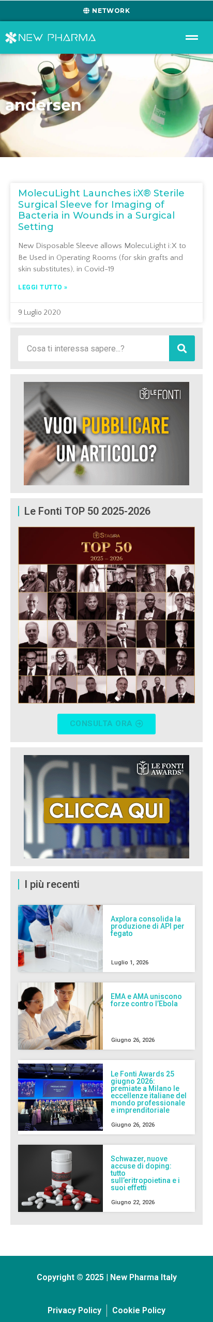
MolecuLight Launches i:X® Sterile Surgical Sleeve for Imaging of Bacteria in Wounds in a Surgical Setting (101, 210)
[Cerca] (182, 348)
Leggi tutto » (43, 287)
